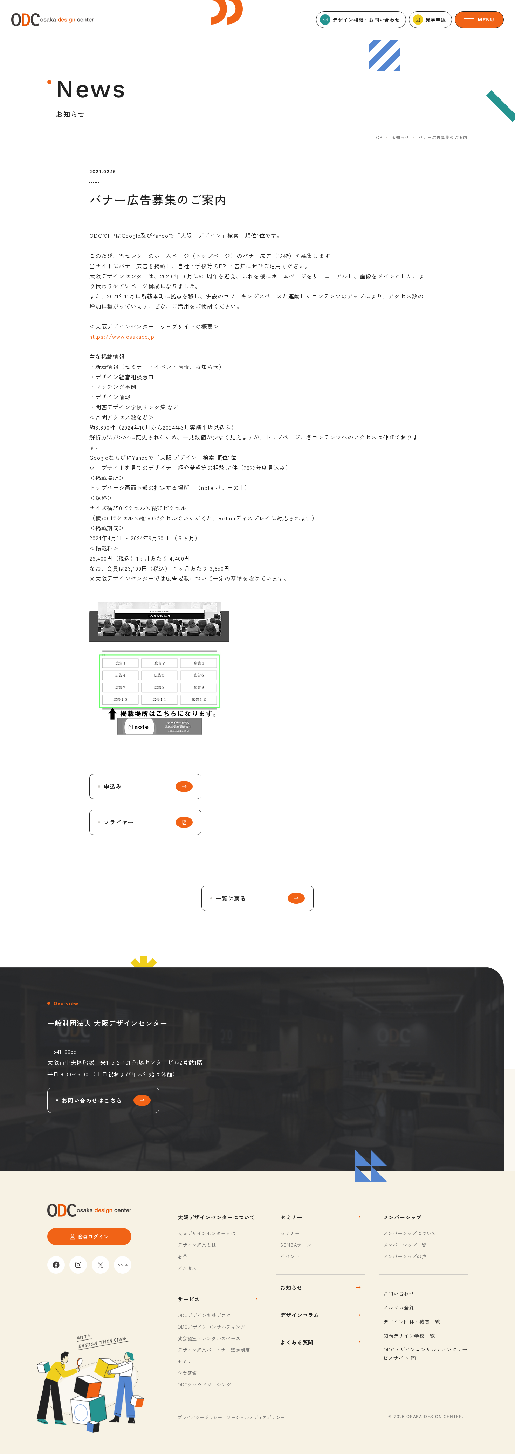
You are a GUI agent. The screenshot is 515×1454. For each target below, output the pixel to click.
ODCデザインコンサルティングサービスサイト (425, 1354)
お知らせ (400, 137)
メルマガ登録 (398, 1307)
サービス (189, 1299)
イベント (290, 1256)
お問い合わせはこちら (92, 1100)
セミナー (187, 1361)
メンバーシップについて (410, 1233)
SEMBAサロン (295, 1244)
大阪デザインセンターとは (207, 1233)
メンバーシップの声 (405, 1256)
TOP (378, 137)
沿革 (182, 1256)
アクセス (187, 1268)
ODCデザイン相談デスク (204, 1315)
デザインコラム (299, 1314)
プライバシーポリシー (200, 1417)
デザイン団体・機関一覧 (411, 1321)
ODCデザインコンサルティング (212, 1326)
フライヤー (119, 822)
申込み (113, 786)
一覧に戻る (231, 898)
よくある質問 (297, 1342)
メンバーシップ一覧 (405, 1244)
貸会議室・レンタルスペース (209, 1338)
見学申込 (435, 19)
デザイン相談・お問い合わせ (366, 19)
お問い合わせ (398, 1293)
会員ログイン (93, 1236)
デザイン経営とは (197, 1244)
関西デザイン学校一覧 (409, 1335)
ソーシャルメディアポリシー (256, 1417)
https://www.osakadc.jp (121, 336)
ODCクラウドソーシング (204, 1384)
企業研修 (187, 1373)
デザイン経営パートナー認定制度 (214, 1349)
